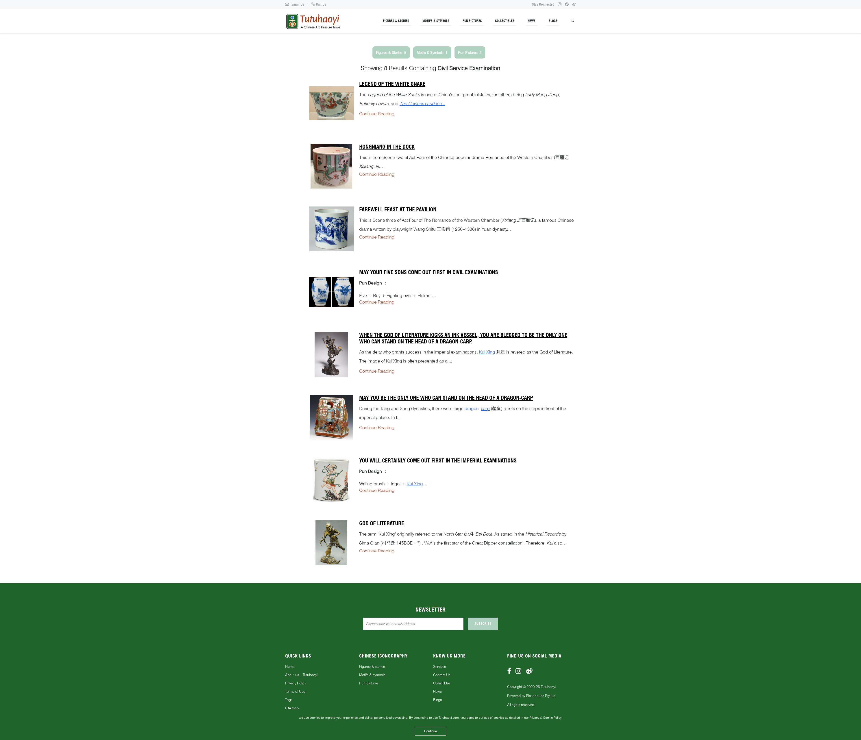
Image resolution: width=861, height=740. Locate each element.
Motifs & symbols (372, 675)
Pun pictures (368, 683)
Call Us (320, 4)
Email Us (297, 4)
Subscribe (482, 623)
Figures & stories (372, 666)
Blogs (553, 21)
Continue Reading (376, 113)
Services (439, 666)
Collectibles (504, 21)
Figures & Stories (396, 21)
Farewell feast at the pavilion (397, 209)
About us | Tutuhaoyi (301, 675)
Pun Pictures (472, 21)
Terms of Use (295, 691)
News (531, 21)
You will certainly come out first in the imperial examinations (438, 460)
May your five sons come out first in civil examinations (428, 272)
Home (289, 666)
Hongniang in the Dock (387, 146)
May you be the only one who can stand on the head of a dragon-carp (446, 398)
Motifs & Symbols (435, 21)
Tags (289, 700)
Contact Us (441, 675)
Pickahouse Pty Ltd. (541, 696)
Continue (430, 731)
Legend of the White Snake (392, 84)
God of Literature (381, 523)
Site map (292, 708)
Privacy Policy (295, 683)
